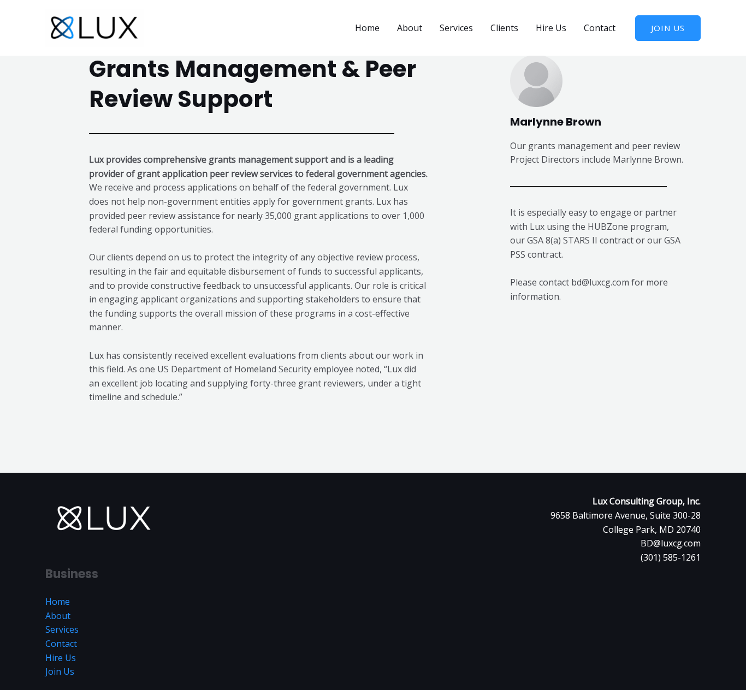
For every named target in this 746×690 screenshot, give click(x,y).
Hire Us (551, 28)
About (409, 28)
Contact (599, 28)
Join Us (59, 671)
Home (367, 28)
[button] (668, 28)
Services (456, 28)
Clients (504, 28)
